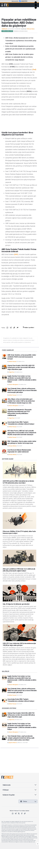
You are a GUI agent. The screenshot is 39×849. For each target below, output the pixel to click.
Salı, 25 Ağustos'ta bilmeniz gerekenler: (16, 604)
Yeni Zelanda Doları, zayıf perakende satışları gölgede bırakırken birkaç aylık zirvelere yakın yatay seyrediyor (20, 738)
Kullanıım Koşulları (9, 795)
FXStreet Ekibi (30, 29)
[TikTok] (25, 813)
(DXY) (16, 254)
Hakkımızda (6, 785)
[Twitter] (19, 813)
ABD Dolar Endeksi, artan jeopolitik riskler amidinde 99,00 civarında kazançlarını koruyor (21, 357)
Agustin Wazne (13, 742)
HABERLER (4, 29)
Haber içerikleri (29, 327)
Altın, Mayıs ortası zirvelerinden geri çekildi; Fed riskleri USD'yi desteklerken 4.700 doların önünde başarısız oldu (21, 401)
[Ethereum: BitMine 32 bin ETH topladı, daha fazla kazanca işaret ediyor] (19, 520)
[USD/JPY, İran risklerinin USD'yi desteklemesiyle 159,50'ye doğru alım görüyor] (19, 632)
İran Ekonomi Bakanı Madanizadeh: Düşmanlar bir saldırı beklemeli (19, 451)
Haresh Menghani (13, 384)
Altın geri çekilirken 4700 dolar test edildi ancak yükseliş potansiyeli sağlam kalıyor (19, 570)
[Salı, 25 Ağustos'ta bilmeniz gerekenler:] (19, 593)
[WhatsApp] (13, 813)
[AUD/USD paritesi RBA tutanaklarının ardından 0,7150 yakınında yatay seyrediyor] (19, 470)
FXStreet (6, 4)
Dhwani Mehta (12, 446)
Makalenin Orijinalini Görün (21, 31)
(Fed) (34, 69)
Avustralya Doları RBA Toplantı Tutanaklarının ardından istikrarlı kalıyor (20, 423)
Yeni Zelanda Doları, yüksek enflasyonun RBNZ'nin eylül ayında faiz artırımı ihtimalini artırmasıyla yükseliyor (22, 390)
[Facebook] (22, 813)
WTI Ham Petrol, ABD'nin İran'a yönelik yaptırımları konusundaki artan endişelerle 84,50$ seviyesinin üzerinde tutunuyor (21, 432)
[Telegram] (16, 813)
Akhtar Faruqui (12, 361)
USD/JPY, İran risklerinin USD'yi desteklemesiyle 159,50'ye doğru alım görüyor (19, 644)
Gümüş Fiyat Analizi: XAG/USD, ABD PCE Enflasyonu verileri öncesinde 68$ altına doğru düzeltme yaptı (21, 367)
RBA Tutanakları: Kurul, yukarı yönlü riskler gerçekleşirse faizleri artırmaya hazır (21, 442)
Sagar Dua (11, 372)
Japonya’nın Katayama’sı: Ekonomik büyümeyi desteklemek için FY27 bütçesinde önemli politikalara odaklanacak (19, 412)
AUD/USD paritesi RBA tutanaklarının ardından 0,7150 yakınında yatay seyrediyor (18, 482)
